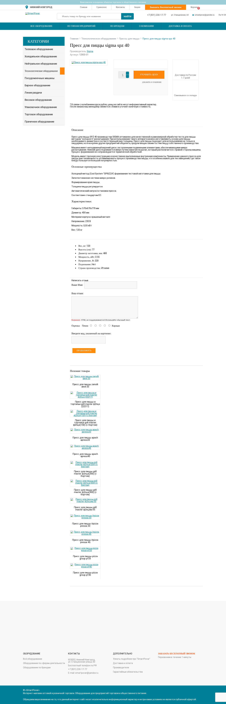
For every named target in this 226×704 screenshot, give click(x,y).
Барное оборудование (37, 85)
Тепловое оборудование (39, 49)
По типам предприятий (81, 26)
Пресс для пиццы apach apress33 (85, 438)
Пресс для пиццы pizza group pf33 (85, 557)
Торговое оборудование (39, 114)
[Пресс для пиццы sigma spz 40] (89, 62)
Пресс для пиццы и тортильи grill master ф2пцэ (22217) (85, 404)
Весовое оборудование (38, 99)
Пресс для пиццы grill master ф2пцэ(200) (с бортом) (85, 473)
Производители (121, 667)
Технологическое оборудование (41, 71)
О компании (146, 26)
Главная (83, 7)
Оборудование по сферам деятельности (44, 663)
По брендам (117, 26)
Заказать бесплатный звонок (176, 654)
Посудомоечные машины (40, 78)
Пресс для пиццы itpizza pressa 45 (85, 541)
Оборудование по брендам (37, 667)
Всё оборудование (32, 659)
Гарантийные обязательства (128, 672)
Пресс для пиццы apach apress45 (85, 455)
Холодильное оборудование (41, 56)
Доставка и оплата (180, 26)
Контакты (120, 7)
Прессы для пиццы (129, 38)
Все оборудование (41, 26)
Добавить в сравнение (151, 82)
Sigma (90, 51)
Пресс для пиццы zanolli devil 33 (85, 385)
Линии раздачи (33, 92)
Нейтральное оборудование (41, 63)
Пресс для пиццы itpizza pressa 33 (85, 524)
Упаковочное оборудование (41, 107)
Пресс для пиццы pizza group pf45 (85, 573)
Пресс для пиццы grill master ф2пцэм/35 (85, 508)
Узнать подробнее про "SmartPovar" (131, 659)
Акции (137, 7)
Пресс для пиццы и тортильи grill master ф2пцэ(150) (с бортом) (85, 422)
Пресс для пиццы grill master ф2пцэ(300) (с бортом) (85, 492)
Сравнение (102, 7)
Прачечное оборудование (39, 121)
